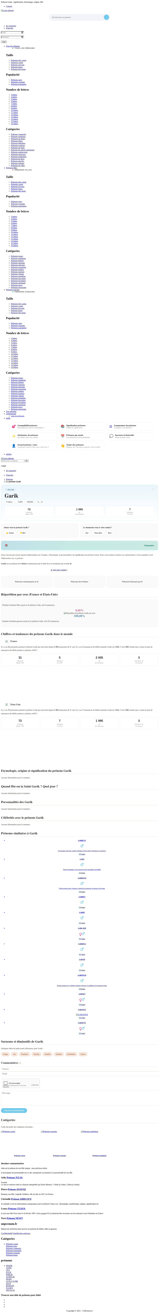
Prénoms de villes (18, 166)
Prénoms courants (18, 82)
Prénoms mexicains (18, 287)
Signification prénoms (21, 1233)
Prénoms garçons (12, 290)
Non (110, 533)
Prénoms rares (16, 80)
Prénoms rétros (17, 141)
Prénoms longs (16, 67)
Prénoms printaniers (18, 157)
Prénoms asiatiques (18, 258)
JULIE (8, 1272)
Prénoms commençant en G (26, 582)
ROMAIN (10, 1286)
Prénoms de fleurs (18, 139)
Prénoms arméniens (99, 1156)
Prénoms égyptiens (18, 281)
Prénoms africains (18, 265)
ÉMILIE (9, 1275)
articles (8, 454)
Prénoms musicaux (18, 154)
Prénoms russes (17, 256)
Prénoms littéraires (18, 143)
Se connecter (11, 26)
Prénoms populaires (18, 84)
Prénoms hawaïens (18, 278)
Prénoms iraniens (17, 272)
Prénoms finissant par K (132, 582)
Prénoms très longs (18, 69)
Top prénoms (11, 411)
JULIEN (9, 1288)
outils (8, 418)
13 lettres (14, 117)
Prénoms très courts (18, 60)
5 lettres (14, 99)
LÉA (8, 1270)
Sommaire (149, 545)
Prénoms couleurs (18, 145)
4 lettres (14, 97)
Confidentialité (7, 1233)
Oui (86, 533)
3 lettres (14, 95)
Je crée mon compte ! (59, 570)
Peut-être (98, 533)
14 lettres (14, 119)
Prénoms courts (17, 63)
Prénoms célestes (17, 163)
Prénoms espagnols (18, 267)
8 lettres (14, 106)
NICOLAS (10, 1290)
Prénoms (9, 479)
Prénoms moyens (17, 65)
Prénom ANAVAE (17, 1189)
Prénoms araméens (18, 276)
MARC (9, 1279)
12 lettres (14, 115)
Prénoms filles (11, 168)
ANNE (9, 1268)
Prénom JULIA (15, 1177)
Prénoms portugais (18, 283)
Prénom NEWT (15, 1218)
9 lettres (14, 108)
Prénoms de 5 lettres (79, 582)
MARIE (9, 1266)
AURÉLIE (10, 1277)
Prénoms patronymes (19, 152)
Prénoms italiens (17, 261)
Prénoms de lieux (17, 159)
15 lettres (14, 122)
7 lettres (14, 104)
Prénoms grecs (16, 285)
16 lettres (14, 124)
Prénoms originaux (18, 137)
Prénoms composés (18, 134)
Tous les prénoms (13, 46)
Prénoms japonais (18, 263)
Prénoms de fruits (18, 148)
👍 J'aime (10, 533)
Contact (9, 6)
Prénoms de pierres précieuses (22, 150)
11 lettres (14, 113)
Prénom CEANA (16, 1208)
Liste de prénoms (17, 416)
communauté (11, 414)
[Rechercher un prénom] (106, 17)
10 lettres (14, 110)
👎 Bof (22, 533)
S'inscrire (9, 28)
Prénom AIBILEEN (21, 1199)
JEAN (8, 1283)
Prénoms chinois (17, 274)
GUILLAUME (12, 1281)
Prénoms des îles (17, 161)
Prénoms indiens (17, 270)
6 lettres (14, 101)
